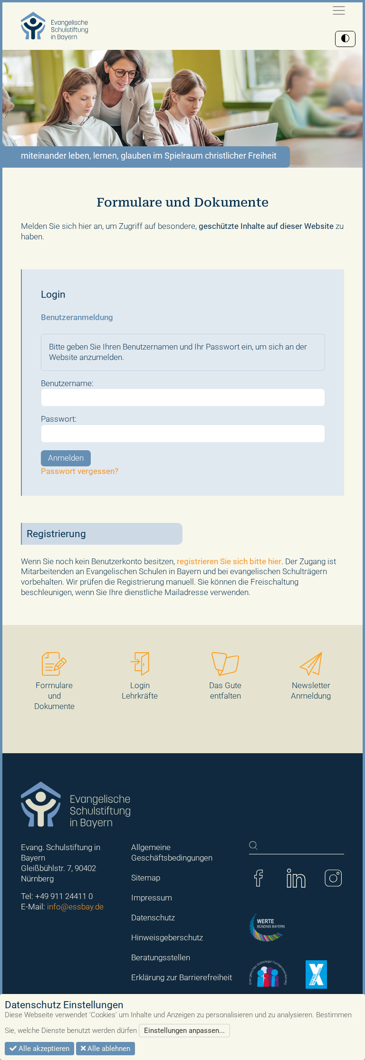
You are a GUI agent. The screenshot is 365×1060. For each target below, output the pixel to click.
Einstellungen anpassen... (184, 1030)
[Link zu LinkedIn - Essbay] (296, 877)
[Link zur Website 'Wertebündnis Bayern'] (267, 927)
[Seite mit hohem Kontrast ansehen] (345, 39)
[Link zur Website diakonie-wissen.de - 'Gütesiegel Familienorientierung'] (268, 973)
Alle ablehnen (108, 1048)
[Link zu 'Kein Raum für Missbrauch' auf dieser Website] (316, 973)
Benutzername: (67, 383)
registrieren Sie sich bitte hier (229, 561)
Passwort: (59, 419)
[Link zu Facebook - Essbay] (258, 877)
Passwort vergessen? (79, 471)
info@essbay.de (75, 906)
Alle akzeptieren (43, 1048)
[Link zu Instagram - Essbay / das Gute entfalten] (333, 877)
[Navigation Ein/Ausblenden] (339, 10)
